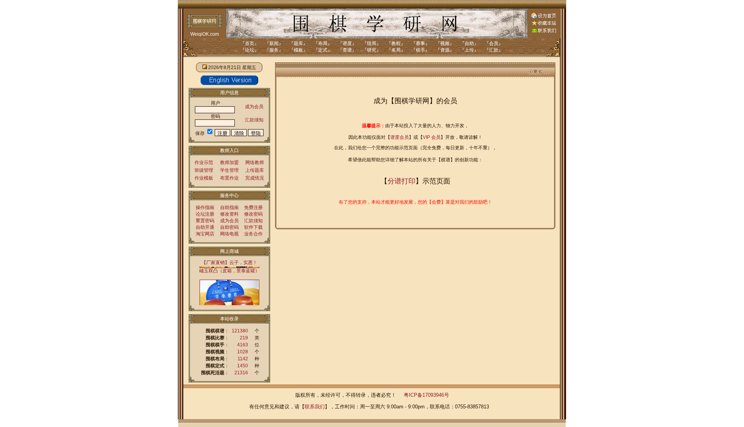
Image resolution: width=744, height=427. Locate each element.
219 (244, 338)
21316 (241, 372)
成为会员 (254, 106)
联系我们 (315, 407)
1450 (242, 365)
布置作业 (229, 178)
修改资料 (229, 214)
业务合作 (253, 234)
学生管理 (229, 170)
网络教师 (254, 162)
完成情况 (254, 178)
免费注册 (253, 207)
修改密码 (253, 214)
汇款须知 (254, 120)
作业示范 (204, 162)
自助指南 (229, 207)
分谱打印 (401, 181)
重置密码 (205, 220)
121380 (240, 331)
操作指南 (205, 207)
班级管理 (204, 170)
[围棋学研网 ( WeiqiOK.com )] (543, 24)
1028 (242, 351)
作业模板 (204, 178)
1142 (243, 358)
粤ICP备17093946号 (426, 395)
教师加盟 (229, 162)
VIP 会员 (432, 137)
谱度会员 (399, 137)
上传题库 (254, 170)
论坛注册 (205, 214)
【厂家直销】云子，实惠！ (229, 262)
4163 (242, 344)
